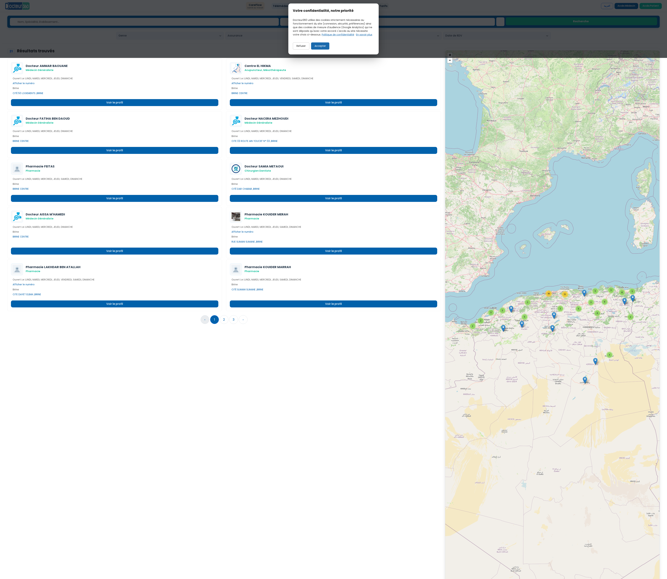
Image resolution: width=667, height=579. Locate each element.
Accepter (320, 46)
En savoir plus (364, 34)
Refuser (301, 46)
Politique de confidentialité (338, 34)
